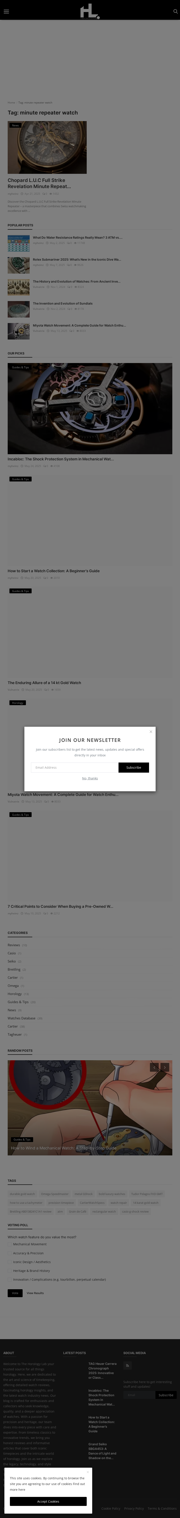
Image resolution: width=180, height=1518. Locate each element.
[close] (151, 731)
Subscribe (133, 767)
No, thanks (90, 778)
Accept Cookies (48, 1501)
